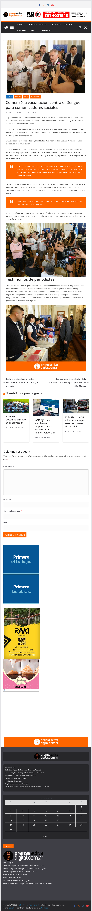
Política (68, 25)
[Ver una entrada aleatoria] (86, 27)
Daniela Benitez (30, 113)
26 (46, 824)
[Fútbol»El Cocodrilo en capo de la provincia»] (16, 400)
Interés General (36, 25)
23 (11, 824)
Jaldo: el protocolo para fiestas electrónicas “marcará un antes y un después (22, 382)
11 (34, 815)
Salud (26, 97)
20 (58, 820)
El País (20, 25)
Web (5, 522)
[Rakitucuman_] (22, 609)
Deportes (34, 30)
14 (70, 815)
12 (46, 815)
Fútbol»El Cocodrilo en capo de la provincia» (16, 419)
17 (22, 820)
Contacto (46, 30)
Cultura (54, 25)
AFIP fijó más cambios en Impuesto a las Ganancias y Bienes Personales (45, 426)
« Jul (45, 836)
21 (70, 820)
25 (34, 824)
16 (11, 820)
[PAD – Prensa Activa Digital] (6, 27)
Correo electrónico (12, 511)
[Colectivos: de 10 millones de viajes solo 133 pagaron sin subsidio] (76, 400)
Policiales (21, 30)
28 (70, 824)
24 (22, 824)
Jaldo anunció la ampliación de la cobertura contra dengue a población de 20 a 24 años (67, 382)
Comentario (9, 466)
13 (58, 815)
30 (11, 829)
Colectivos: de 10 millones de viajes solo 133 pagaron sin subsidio (75, 422)
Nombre (8, 499)
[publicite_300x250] (21, 691)
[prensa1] (46, 363)
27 (58, 824)
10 (22, 815)
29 (81, 824)
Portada (18, 97)
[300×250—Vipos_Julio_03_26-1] (21, 576)
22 (81, 820)
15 (81, 815)
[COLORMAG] (23, 852)
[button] (24, 24)
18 (34, 820)
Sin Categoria (35, 97)
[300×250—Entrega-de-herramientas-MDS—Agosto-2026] (21, 546)
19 (46, 820)
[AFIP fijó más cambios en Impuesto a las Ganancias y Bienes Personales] (46, 400)
